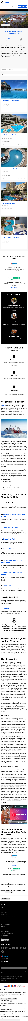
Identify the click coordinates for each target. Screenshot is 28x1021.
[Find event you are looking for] (2, 6)
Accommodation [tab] (20, 62)
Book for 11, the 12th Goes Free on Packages (14, 10)
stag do (4, 405)
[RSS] (2, 951)
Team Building (4, 912)
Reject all (9, 998)
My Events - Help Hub (5, 937)
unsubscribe (21, 971)
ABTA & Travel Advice (5, 924)
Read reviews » (14, 287)
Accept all (14, 998)
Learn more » (14, 272)
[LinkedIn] (13, 948)
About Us (3, 926)
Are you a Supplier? (5, 931)
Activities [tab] (7, 62)
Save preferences (10, 1020)
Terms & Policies (4, 935)
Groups (2, 910)
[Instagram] (21, 948)
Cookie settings (8, 892)
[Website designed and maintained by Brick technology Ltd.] (3, 980)
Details (4, 110)
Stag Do (7, 2)
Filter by (2, 67)
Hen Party (3, 907)
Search (2, 918)
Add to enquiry (21, 110)
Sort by (2, 72)
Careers (3, 928)
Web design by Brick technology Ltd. (7, 978)
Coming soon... (4, 914)
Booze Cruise (7, 586)
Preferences (3, 998)
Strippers (7, 608)
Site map (3, 938)
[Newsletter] (24, 948)
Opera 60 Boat (8, 549)
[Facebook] (2, 948)
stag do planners (21, 883)
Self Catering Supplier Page (7, 933)
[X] (6, 948)
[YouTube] (10, 948)
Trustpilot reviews (6, 25)
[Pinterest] (17, 948)
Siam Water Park (9, 539)
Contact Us (3, 929)
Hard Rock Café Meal (10, 528)
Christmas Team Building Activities (8, 916)
